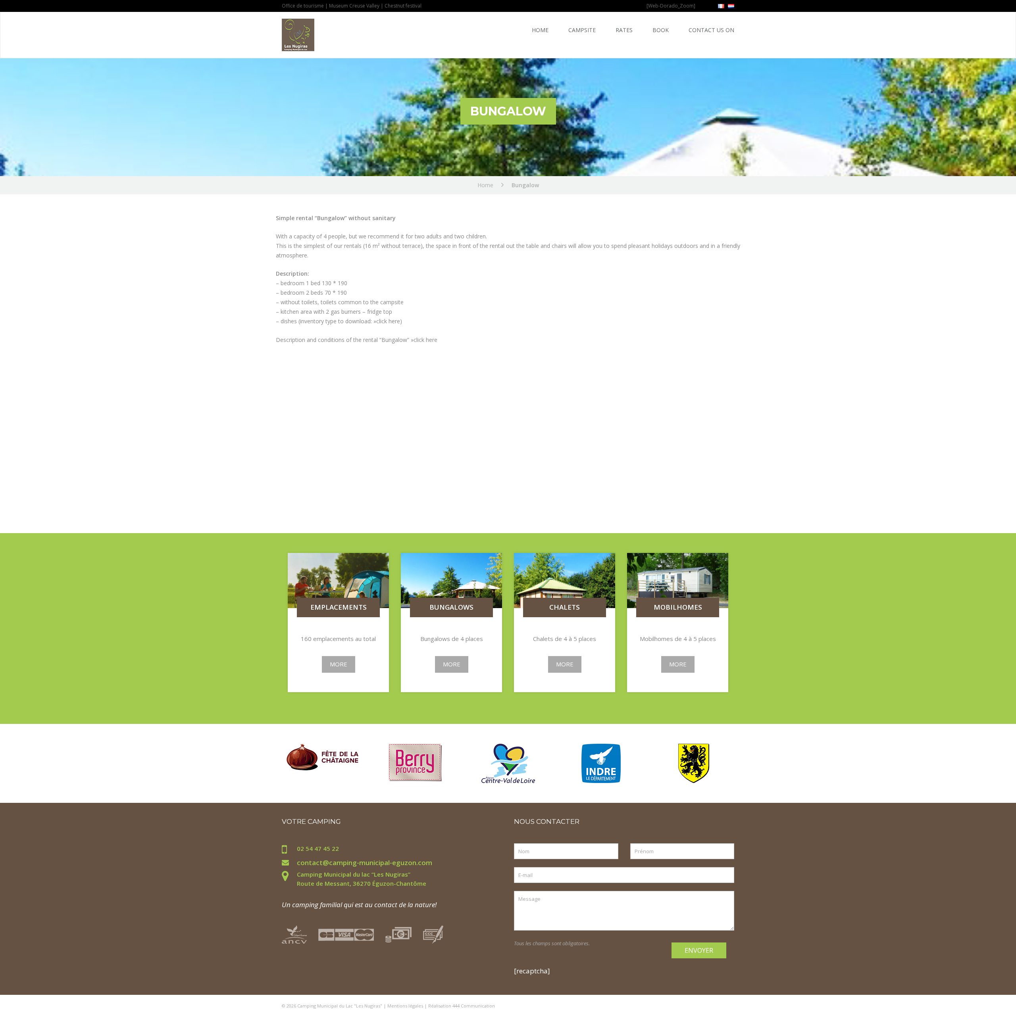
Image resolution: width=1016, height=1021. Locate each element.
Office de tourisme (303, 5)
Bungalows (451, 607)
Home (540, 30)
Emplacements (338, 607)
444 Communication (473, 1006)
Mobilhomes (678, 607)
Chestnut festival (403, 5)
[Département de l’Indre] (601, 762)
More (338, 664)
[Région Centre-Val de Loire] (508, 762)
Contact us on (711, 30)
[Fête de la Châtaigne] (322, 756)
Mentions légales (405, 1006)
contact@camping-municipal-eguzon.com (364, 862)
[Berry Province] (415, 762)
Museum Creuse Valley (354, 5)
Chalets (564, 607)
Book (660, 30)
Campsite (582, 30)
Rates (624, 30)
